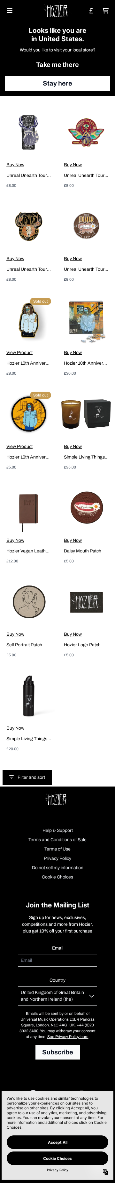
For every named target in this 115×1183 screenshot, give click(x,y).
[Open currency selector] (91, 11)
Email (57, 948)
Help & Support (57, 830)
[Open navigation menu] (10, 11)
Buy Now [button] (15, 164)
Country (57, 980)
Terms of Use (57, 849)
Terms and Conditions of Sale (57, 839)
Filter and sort (31, 777)
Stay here (57, 83)
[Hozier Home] (57, 11)
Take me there (57, 64)
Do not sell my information (57, 867)
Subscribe (57, 1052)
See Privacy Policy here (67, 1036)
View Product (19, 352)
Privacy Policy (57, 858)
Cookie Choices (57, 877)
